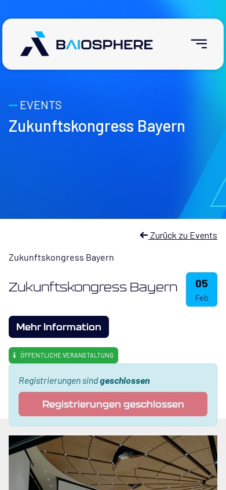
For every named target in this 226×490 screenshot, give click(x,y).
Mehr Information (58, 326)
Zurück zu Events (182, 234)
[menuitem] (193, 43)
